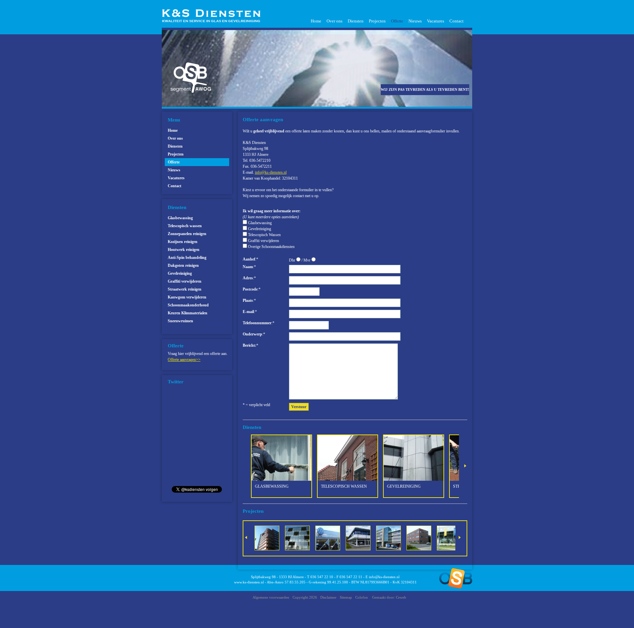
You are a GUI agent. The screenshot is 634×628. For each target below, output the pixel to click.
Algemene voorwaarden (271, 597)
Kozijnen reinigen (182, 241)
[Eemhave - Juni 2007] (362, 537)
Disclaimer (328, 597)
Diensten (356, 20)
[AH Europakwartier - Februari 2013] (453, 537)
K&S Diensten (213, 15)
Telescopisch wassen (185, 226)
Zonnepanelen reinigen (187, 233)
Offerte (397, 20)
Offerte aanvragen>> (184, 359)
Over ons (334, 20)
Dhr (292, 260)
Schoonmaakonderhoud (188, 305)
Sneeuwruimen (180, 321)
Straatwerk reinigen (184, 289)
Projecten (377, 20)
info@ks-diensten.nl (384, 577)
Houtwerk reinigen (183, 249)
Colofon (361, 597)
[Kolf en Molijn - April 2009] (392, 537)
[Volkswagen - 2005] (301, 537)
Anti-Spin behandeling (187, 257)
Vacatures (435, 20)
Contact (456, 20)
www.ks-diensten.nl (249, 582)
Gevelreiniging (180, 273)
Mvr (307, 260)
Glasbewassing (180, 218)
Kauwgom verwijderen (187, 297)
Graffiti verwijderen (184, 281)
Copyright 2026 (305, 597)
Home (316, 20)
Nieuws (415, 20)
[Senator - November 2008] (331, 537)
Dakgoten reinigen (183, 265)
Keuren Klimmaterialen (187, 313)
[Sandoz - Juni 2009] (422, 537)
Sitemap (346, 597)
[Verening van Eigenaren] (271, 537)
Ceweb (401, 597)
